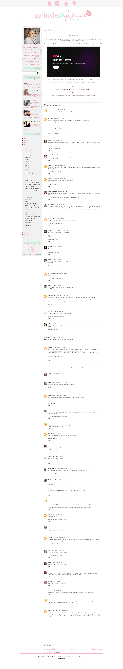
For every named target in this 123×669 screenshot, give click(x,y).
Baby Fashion (92, 99)
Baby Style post (61, 39)
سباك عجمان (95, 614)
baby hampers (80, 603)
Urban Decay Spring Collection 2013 (32, 216)
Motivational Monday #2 (30, 205)
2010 (25, 232)
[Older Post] (97, 648)
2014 (25, 146)
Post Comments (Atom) (55, 652)
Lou (49, 581)
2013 (25, 149)
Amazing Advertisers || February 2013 (33, 188)
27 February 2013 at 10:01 (63, 295)
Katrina (49, 562)
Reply (49, 114)
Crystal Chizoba (51, 230)
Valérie (49, 259)
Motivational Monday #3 (30, 195)
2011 (25, 230)
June (26, 163)
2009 (25, 234)
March (26, 169)
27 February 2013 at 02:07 (61, 204)
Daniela (49, 285)
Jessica (49, 218)
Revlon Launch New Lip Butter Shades (33, 207)
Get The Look (51, 526)
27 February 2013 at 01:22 (59, 178)
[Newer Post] (50, 648)
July (26, 161)
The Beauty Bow (51, 273)
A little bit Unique (51, 484)
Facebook (69, 89)
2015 (25, 144)
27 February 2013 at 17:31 (57, 445)
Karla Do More (51, 204)
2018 (25, 138)
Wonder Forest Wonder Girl (31, 203)
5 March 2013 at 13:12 (57, 571)
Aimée (49, 140)
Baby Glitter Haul (28, 176)
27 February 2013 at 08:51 (62, 273)
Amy (49, 323)
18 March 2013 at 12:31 (55, 590)
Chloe (49, 599)
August (27, 159)
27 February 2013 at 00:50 (60, 128)
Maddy (49, 456)
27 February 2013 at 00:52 (57, 140)
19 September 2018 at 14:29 (57, 599)
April (49, 311)
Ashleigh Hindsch (52, 295)
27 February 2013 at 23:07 (59, 514)
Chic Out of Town (52, 191)
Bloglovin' (88, 89)
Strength (27, 201)
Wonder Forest (82, 656)
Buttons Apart (51, 382)
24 (48, 433)
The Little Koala (54, 329)
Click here (83, 490)
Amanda (50, 571)
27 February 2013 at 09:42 (58, 285)
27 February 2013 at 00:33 (59, 109)
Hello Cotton (81, 89)
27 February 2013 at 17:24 (55, 433)
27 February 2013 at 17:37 (57, 456)
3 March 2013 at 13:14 (59, 550)
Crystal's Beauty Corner (53, 239)
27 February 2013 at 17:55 (61, 468)
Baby (89, 99)
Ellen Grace (50, 479)
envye (76, 656)
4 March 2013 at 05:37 (57, 562)
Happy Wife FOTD (28, 197)
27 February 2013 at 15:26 (58, 373)
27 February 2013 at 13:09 (60, 365)
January (27, 225)
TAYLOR (50, 118)
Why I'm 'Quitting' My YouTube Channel (34, 90)
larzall (49, 246)
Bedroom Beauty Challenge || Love (32, 173)
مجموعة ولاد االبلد (52, 610)
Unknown (50, 109)
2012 (25, 228)
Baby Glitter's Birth (34, 101)
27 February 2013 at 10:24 (57, 311)
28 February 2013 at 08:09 (59, 537)
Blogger (64, 658)
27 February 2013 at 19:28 (60, 479)
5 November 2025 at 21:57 (58, 610)
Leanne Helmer (51, 468)
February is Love (28, 222)
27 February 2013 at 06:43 (57, 259)
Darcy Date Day (28, 209)
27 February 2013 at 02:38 (58, 218)
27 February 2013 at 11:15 (56, 323)
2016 (25, 142)
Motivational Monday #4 (30, 180)
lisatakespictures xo (52, 438)
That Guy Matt (33, 110)
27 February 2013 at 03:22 (62, 230)
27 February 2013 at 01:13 (57, 154)
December (27, 150)
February (27, 172)
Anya (49, 445)
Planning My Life (28, 220)
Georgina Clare (51, 395)
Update (25, 83)
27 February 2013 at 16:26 (61, 395)
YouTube (63, 89)
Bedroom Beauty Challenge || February (33, 184)
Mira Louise (50, 550)
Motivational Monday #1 (30, 218)
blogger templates (27, 254)
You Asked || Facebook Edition (31, 190)
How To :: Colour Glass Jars (31, 178)
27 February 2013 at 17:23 (59, 423)
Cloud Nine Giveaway (29, 186)
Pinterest (75, 89)
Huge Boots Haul (28, 212)
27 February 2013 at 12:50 (57, 337)
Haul (96, 99)
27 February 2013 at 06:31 (57, 246)
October (27, 155)
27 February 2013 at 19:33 (59, 500)
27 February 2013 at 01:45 (62, 191)
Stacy (49, 154)
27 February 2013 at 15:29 (61, 382)
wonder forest (38, 254)
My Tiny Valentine (28, 199)
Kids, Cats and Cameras (30, 193)
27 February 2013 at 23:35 (61, 526)
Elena (49, 337)
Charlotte (50, 410)
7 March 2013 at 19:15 (55, 581)
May (26, 165)
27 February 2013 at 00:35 (58, 118)
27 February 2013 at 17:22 (59, 410)
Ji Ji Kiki (66, 95)
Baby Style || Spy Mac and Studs (32, 182)
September (27, 157)
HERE (81, 82)
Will (48, 590)
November (27, 152)
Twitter (58, 89)
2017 (25, 140)
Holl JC (49, 373)
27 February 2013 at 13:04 (59, 347)
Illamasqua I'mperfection (30, 214)
